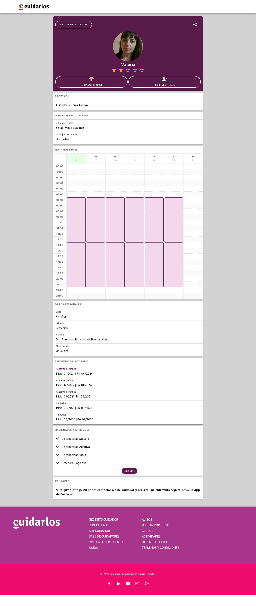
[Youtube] (128, 584)
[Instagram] (137, 584)
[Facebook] (109, 584)
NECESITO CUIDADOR (103, 519)
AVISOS (147, 519)
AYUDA (93, 548)
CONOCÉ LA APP (100, 525)
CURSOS (147, 531)
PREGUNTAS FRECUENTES (106, 542)
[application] (76, 219)
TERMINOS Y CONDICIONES (160, 548)
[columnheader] (76, 158)
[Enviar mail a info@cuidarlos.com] (147, 584)
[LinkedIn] (119, 584)
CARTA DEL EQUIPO (155, 542)
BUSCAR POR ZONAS (156, 525)
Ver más (129, 471)
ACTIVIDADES (151, 536)
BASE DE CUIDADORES (104, 536)
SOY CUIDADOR (99, 531)
